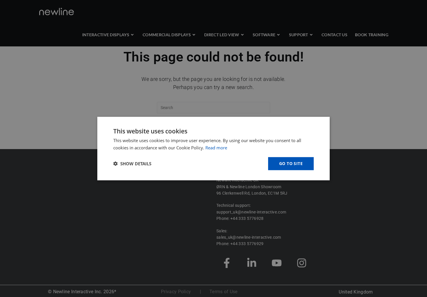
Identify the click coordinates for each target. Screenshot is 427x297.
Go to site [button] (291, 163)
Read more (216, 148)
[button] (132, 163)
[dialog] (213, 148)
